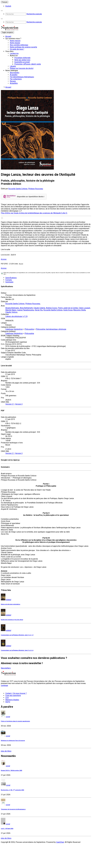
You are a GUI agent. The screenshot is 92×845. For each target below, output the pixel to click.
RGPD (7, 702)
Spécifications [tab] (11, 278)
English (8, 6)
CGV (7, 698)
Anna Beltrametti (26, 308)
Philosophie (29, 329)
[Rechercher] (2, 10)
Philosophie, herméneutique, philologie (51, 329)
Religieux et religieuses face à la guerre (13, 740)
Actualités (14, 83)
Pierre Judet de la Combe (68, 308)
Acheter (4, 259)
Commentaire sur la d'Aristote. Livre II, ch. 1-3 (17, 635)
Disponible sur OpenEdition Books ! (30, 196)
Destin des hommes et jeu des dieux (12, 619)
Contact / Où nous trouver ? (16, 693)
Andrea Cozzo (51, 308)
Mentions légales (12, 700)
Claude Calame (39, 308)
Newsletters (6, 668)
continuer (4, 685)
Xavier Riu (39, 310)
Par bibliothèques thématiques (22, 77)
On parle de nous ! (17, 49)
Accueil (8, 36)
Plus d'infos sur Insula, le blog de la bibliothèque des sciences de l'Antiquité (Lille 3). (34, 213)
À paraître (13, 75)
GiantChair (60, 842)
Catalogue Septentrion (14, 329)
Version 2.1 (9, 404)
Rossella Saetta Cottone (17, 189)
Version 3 (19, 404)
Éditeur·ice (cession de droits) (21, 68)
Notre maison (15, 41)
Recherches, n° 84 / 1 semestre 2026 (12, 790)
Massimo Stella (79, 310)
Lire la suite (5, 249)
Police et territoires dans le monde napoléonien (15, 721)
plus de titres (6, 751)
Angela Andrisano (12, 308)
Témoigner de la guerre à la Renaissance (13, 809)
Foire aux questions (13, 695)
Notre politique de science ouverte (23, 47)
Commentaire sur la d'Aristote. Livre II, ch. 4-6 (17, 650)
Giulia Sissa (67, 310)
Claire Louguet (84, 308)
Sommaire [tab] (9, 282)
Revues (13, 81)
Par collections (16, 79)
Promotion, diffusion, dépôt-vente (27, 64)
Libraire (13, 66)
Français (4, 2)
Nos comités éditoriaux (19, 45)
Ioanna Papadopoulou (25, 310)
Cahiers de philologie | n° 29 (16, 316)
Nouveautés (14, 73)
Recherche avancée (34, 14)
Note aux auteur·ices (22, 60)
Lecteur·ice (14, 53)
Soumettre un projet (22, 62)
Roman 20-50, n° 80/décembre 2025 (11, 770)
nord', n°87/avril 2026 (7, 828)
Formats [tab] (8, 280)
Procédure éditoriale (22, 58)
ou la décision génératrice (10, 604)
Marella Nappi (10, 310)
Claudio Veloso (11, 312)
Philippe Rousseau (35, 189)
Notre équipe (15, 43)
